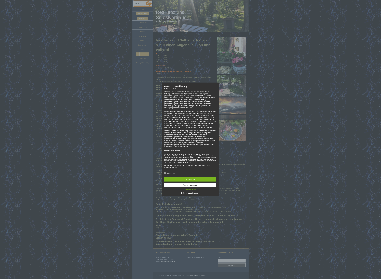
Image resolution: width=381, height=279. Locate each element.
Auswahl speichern (190, 185)
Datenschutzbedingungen (190, 193)
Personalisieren (190, 190)
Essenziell (171, 173)
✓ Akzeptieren (190, 179)
